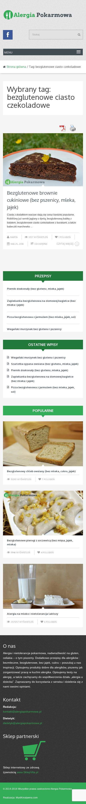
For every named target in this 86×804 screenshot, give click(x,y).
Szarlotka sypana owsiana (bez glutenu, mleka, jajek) (44, 363)
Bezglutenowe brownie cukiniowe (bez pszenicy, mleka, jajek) (41, 200)
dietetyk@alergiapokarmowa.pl (22, 723)
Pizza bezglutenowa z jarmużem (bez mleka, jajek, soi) (41, 316)
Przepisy (43, 276)
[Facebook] (8, 35)
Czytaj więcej (65, 243)
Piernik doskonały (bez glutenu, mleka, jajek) (35, 288)
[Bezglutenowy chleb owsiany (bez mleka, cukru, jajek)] (43, 443)
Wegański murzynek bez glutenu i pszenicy (34, 329)
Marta (14, 237)
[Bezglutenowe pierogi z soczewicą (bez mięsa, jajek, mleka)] (43, 513)
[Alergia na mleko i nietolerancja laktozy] (43, 586)
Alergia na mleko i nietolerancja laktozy (32, 613)
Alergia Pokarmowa (61, 788)
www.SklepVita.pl (27, 772)
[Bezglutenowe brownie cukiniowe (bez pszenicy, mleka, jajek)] (43, 159)
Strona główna (16, 66)
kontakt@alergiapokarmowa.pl (22, 711)
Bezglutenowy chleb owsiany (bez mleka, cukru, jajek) (41, 471)
